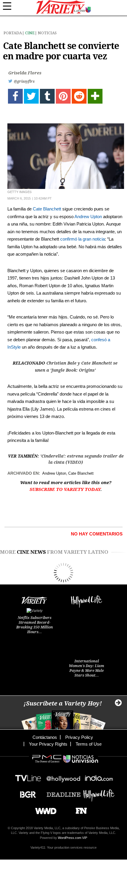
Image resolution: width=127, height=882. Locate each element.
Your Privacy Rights (48, 744)
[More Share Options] (95, 96)
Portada (13, 33)
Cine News (31, 552)
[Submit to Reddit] (79, 96)
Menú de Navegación (10, 6)
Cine (30, 33)
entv (63, 776)
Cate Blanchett (47, 208)
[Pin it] (63, 96)
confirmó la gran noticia (82, 238)
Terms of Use (89, 744)
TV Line (28, 776)
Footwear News (79, 809)
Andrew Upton (88, 216)
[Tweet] (31, 96)
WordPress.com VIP (72, 837)
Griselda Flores (24, 73)
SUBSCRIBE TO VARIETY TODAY (65, 489)
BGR (25, 793)
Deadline (63, 793)
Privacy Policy (79, 737)
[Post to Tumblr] (47, 96)
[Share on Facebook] (15, 96)
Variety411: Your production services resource (63, 847)
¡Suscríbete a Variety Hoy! (63, 703)
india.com (99, 776)
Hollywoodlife (99, 793)
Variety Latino (63, 7)
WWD (43, 809)
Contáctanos (44, 737)
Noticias (47, 33)
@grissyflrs (24, 81)
